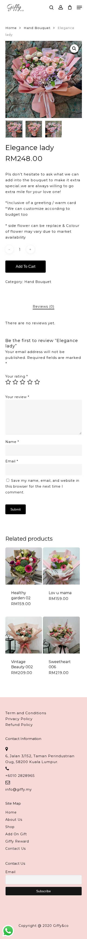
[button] (79, 7)
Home (11, 28)
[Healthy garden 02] (23, 565)
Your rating (16, 376)
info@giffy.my (18, 789)
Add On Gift (16, 834)
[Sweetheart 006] (61, 635)
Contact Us (15, 848)
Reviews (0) (43, 306)
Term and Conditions (25, 713)
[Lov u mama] (61, 565)
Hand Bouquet (37, 28)
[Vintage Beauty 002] (23, 635)
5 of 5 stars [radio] (37, 382)
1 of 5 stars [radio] (8, 382)
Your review (17, 397)
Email (11, 461)
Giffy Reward (17, 841)
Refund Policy (19, 724)
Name (12, 442)
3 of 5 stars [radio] (23, 382)
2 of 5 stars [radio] (16, 382)
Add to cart (25, 266)
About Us (13, 820)
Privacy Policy (18, 719)
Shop (10, 827)
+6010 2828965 (20, 775)
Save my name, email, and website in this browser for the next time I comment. (42, 486)
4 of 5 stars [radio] (30, 382)
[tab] (43, 306)
